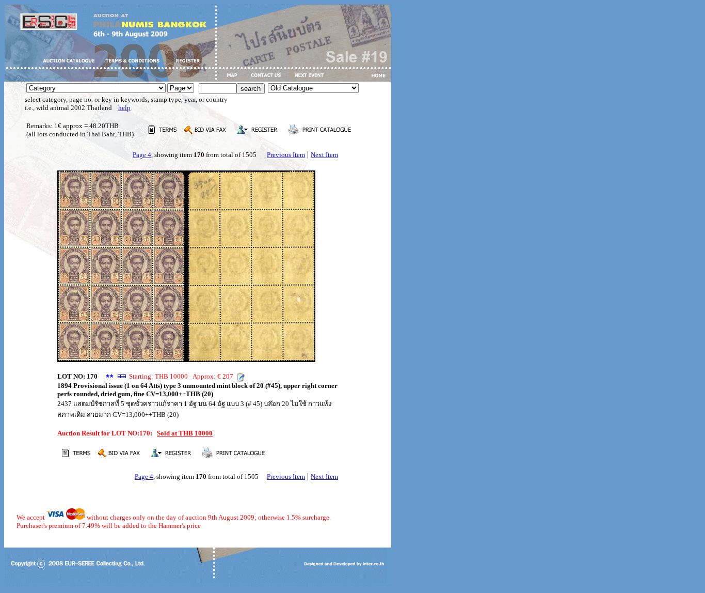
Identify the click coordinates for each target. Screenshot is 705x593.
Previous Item (286, 155)
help (124, 108)
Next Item (324, 155)
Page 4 (142, 155)
